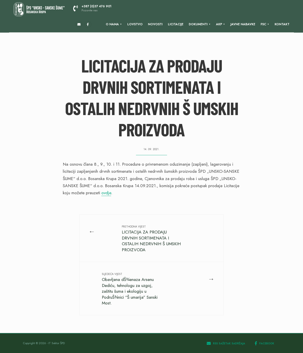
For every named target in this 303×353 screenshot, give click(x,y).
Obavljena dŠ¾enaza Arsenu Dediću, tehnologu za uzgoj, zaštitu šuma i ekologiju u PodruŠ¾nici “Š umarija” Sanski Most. (129, 289)
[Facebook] (87, 24)
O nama (112, 24)
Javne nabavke (242, 24)
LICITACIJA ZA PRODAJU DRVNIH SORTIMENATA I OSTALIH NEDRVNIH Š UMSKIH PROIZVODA (151, 239)
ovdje (106, 193)
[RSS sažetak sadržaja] (79, 24)
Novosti (155, 24)
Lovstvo (135, 24)
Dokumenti (198, 24)
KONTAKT (282, 24)
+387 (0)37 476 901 (96, 8)
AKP (219, 24)
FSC (263, 24)
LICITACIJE (175, 24)
